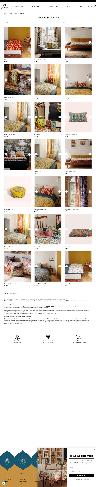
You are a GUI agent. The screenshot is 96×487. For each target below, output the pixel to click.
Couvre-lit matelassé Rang (40, 284)
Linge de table (23, 479)
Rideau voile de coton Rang (41, 97)
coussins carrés (41, 320)
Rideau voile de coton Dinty (72, 209)
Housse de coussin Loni (40, 209)
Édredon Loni (7, 60)
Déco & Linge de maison (25, 477)
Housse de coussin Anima (10, 284)
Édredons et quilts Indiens (9, 310)
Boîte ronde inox (8, 209)
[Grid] (5, 22)
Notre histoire (8, 477)
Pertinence (76, 22)
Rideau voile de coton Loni (11, 134)
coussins (80, 318)
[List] (7, 22)
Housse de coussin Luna (71, 134)
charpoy (52, 306)
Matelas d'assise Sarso (70, 60)
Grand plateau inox (39, 247)
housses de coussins (55, 320)
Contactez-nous (8, 484)
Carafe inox (37, 134)
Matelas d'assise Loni (70, 247)
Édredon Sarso (37, 171)
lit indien (48, 306)
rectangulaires (48, 320)
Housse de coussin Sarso (40, 60)
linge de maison (13, 299)
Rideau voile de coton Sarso (11, 247)
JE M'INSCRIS (81, 475)
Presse (6, 481)
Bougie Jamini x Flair (9, 97)
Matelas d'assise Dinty (70, 171)
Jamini (8, 299)
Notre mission (8, 479)
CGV (36, 479)
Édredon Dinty (68, 284)
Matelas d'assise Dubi (9, 172)
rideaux (62, 320)
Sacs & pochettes (23, 481)
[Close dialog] (94, 450)
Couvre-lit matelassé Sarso (71, 97)
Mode (21, 484)
